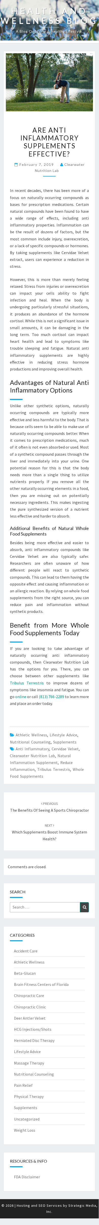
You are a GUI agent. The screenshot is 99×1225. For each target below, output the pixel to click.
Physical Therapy (29, 1096)
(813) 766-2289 (51, 696)
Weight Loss (24, 1130)
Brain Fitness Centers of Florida (41, 984)
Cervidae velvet (65, 748)
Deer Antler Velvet (30, 1018)
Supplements (64, 741)
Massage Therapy (29, 1063)
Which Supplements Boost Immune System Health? (49, 832)
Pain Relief (23, 1085)
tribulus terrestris (53, 769)
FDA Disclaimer (27, 1176)
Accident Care (25, 950)
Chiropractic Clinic (30, 1006)
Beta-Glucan (25, 973)
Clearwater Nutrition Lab (32, 755)
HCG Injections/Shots (32, 1029)
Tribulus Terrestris (27, 682)
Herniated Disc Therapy (34, 1040)
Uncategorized (26, 1119)
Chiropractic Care (29, 995)
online (20, 696)
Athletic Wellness (31, 734)
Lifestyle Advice (63, 734)
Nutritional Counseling (30, 741)
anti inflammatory (32, 748)
